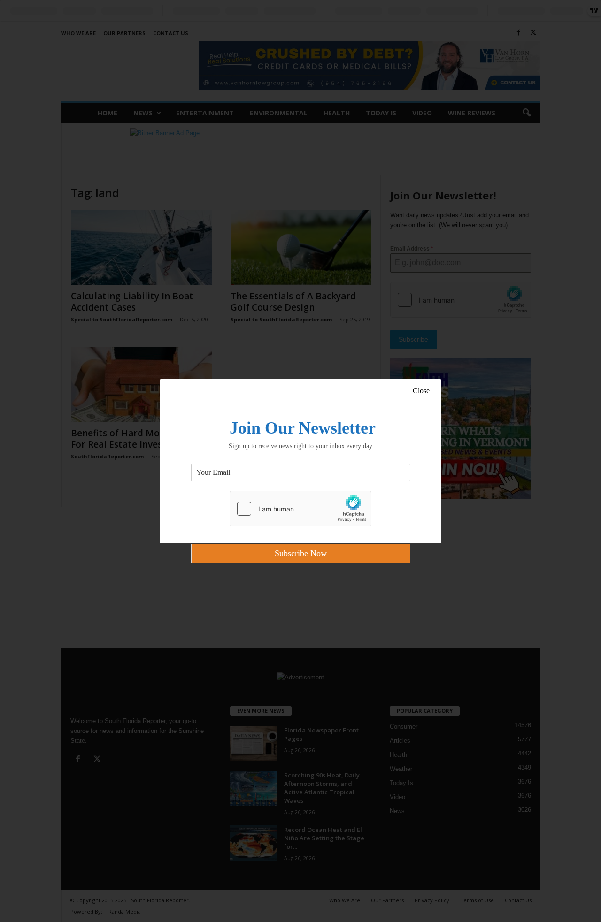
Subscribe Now (301, 553)
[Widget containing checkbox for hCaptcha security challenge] (300, 508)
